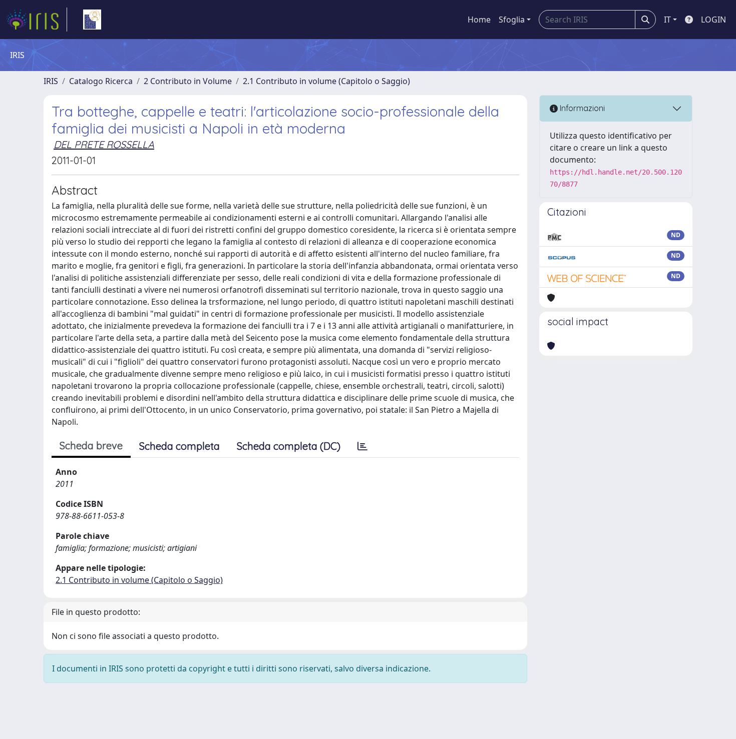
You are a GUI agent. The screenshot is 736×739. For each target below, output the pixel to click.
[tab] (362, 446)
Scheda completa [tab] (179, 446)
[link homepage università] (92, 20)
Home (479, 19)
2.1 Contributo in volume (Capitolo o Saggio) (326, 81)
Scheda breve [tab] (91, 445)
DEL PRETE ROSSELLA (104, 144)
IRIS (51, 81)
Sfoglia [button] (512, 19)
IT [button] (667, 19)
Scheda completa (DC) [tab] (288, 446)
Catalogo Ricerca (101, 81)
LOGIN (713, 19)
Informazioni (581, 108)
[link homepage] (36, 20)
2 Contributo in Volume (188, 81)
